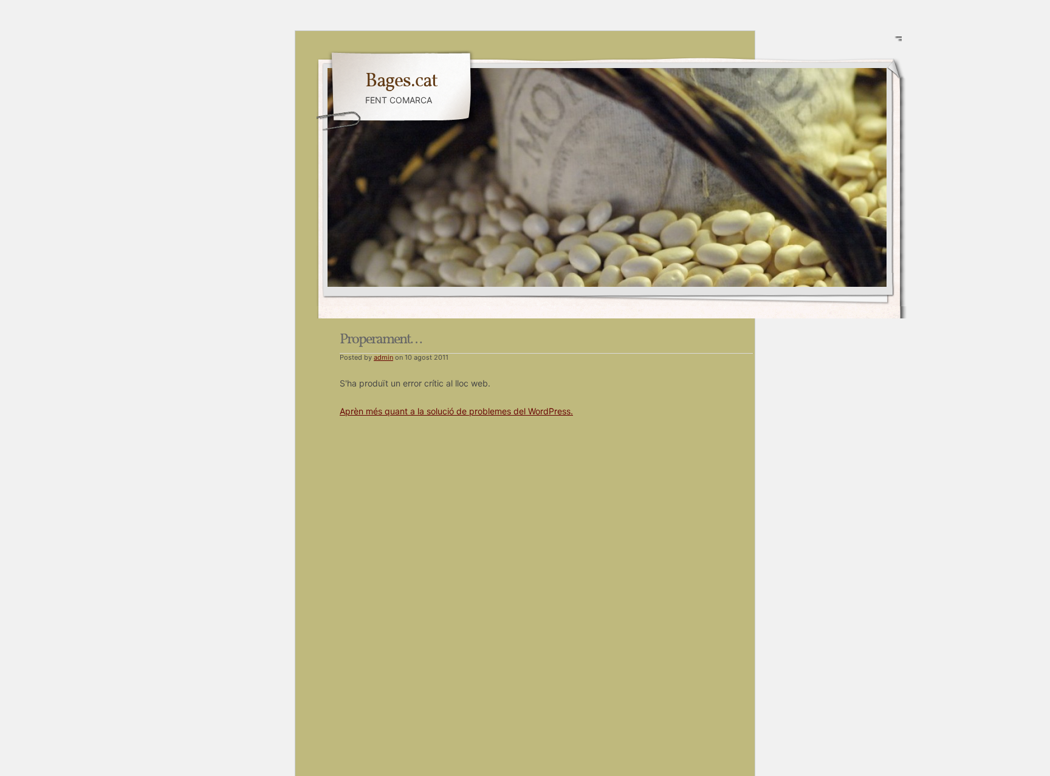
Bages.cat (401, 81)
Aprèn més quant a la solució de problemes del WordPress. (456, 411)
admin (383, 357)
